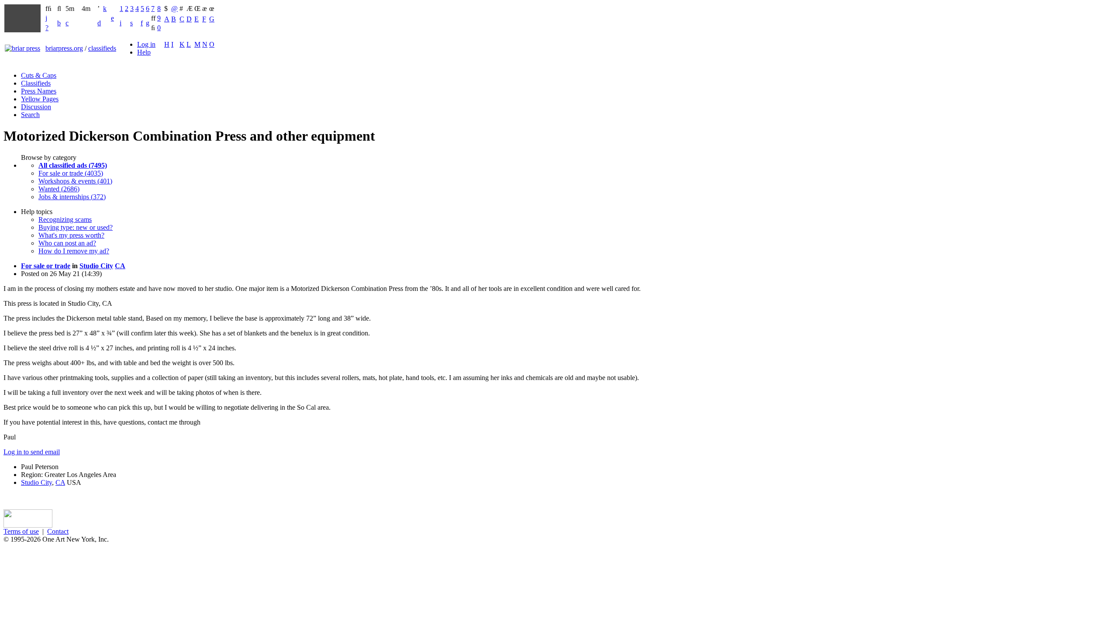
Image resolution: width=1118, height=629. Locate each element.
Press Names (38, 91)
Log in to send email (31, 452)
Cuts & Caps (38, 75)
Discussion (36, 107)
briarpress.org (64, 48)
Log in (146, 44)
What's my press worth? (71, 235)
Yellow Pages (40, 99)
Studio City (96, 266)
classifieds (102, 48)
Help (144, 52)
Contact (58, 531)
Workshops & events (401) (75, 181)
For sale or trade (45, 266)
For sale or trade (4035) (70, 173)
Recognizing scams (65, 219)
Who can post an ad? (67, 243)
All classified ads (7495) (72, 165)
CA (120, 266)
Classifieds (36, 83)
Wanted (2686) (58, 189)
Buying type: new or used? (75, 227)
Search (30, 114)
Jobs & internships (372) (72, 196)
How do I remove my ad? (73, 251)
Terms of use (21, 531)
